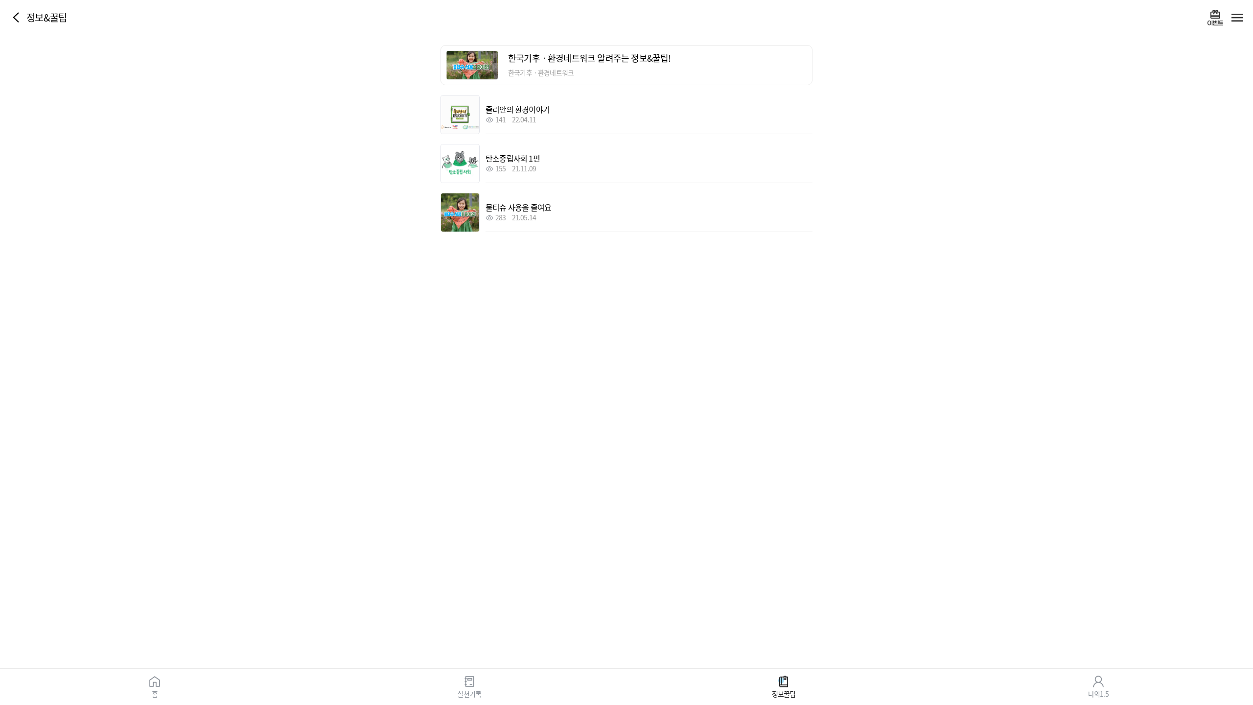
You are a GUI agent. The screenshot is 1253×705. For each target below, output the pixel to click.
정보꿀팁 (784, 693)
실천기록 (469, 693)
